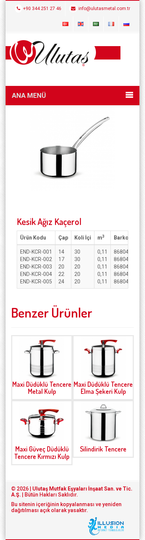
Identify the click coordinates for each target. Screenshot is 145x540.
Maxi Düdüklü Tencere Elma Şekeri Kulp (103, 388)
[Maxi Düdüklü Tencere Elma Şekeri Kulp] (103, 358)
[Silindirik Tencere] (103, 423)
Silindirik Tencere (103, 449)
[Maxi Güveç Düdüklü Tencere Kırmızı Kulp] (41, 423)
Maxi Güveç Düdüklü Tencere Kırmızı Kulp (42, 452)
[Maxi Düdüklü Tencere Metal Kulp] (41, 358)
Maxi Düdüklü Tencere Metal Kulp (41, 388)
